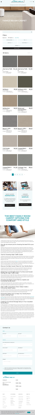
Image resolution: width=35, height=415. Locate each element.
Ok (28, 412)
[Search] (31, 32)
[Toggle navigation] (1, 1)
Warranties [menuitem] (20, 403)
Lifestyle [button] (9, 42)
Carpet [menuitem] (4, 401)
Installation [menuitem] (20, 405)
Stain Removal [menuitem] (21, 396)
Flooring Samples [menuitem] (12, 398)
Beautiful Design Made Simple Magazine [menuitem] (13, 402)
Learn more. (17, 413)
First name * (4, 333)
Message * (4, 359)
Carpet (13, 15)
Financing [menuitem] (4, 407)
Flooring (9, 15)
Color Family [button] (24, 42)
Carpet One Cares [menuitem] (28, 398)
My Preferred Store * (21, 353)
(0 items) (33, 1)
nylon (17, 261)
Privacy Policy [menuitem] (28, 404)
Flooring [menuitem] (4, 396)
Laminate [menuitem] (4, 402)
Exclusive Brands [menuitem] (20, 407)
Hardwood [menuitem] (4, 399)
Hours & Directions (6, 384)
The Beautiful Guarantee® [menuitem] (21, 402)
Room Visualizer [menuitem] (13, 396)
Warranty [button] (17, 45)
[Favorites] (32, 2)
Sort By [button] (29, 52)
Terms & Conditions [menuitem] (28, 402)
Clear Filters (17, 37)
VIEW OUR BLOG (9, 205)
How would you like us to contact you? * (9, 342)
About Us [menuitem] (27, 396)
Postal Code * (5, 353)
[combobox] (17, 32)
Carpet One (4, 15)
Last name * (20, 333)
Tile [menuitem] (3, 404)
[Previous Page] (10, 174)
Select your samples (24, 204)
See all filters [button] (16, 48)
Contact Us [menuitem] (28, 400)
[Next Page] (24, 174)
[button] (30, 2)
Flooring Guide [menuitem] (21, 399)
